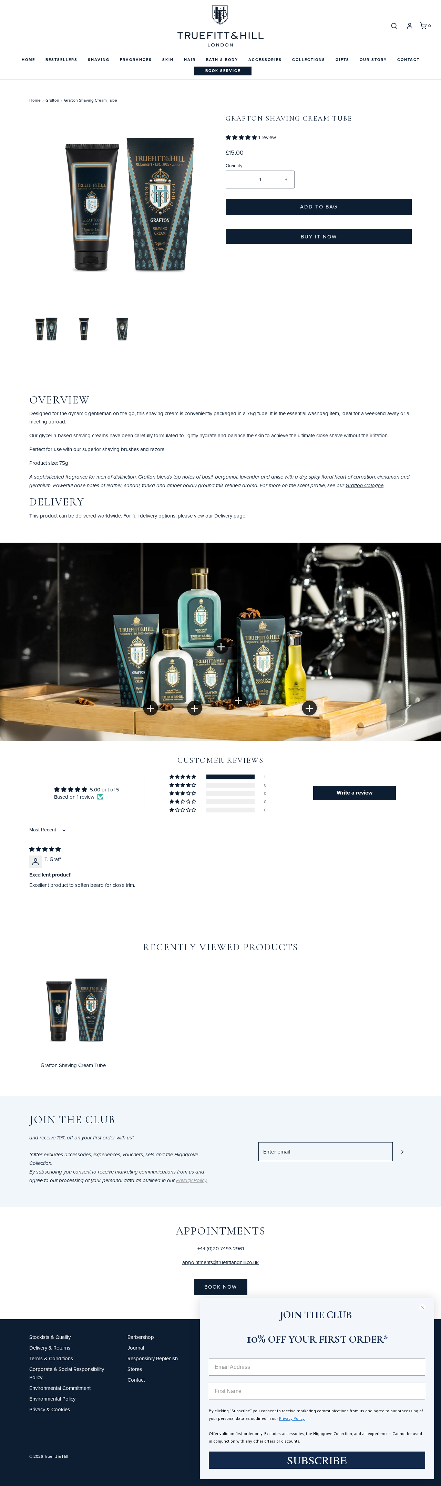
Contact (408, 59)
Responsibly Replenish (152, 1358)
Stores (134, 1369)
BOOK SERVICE (222, 70)
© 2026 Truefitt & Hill (48, 1456)
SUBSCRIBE (317, 1460)
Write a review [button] (354, 793)
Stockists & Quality (50, 1337)
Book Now (220, 1286)
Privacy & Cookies (49, 1409)
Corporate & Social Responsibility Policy (66, 1373)
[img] (45, 849)
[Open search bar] (394, 26)
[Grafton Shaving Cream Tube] (73, 1010)
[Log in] (410, 25)
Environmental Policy (52, 1398)
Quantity (234, 165)
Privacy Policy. (292, 1418)
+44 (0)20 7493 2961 (220, 1248)
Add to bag (319, 206)
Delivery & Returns (49, 1347)
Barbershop (140, 1337)
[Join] (402, 1151)
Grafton (52, 100)
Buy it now (319, 236)
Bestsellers (61, 59)
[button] (45, 329)
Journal (135, 1347)
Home (28, 59)
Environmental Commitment (60, 1388)
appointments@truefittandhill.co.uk (220, 1262)
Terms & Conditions (51, 1358)
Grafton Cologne (364, 486)
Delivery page (229, 515)
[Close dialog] (425, 1307)
